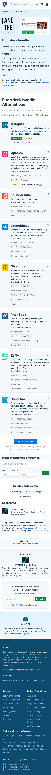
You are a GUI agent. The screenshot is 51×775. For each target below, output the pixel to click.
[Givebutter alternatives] (5, 267)
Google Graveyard (35, 715)
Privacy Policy (21, 759)
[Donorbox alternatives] (5, 400)
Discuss (36, 680)
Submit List (8, 715)
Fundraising (16, 491)
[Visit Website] (48, 152)
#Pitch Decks (42, 115)
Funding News (9, 711)
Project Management (12, 749)
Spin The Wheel (26, 767)
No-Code (11, 736)
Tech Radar (31, 696)
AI (4, 736)
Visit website (16, 138)
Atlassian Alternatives (36, 707)
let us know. (44, 530)
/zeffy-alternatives (10, 353)
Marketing (37, 742)
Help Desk (14, 742)
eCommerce (20, 746)
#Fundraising (8, 115)
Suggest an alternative (25, 442)
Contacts (26, 680)
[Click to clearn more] (25, 625)
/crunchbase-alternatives (13, 223)
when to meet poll (22, 769)
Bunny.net (24, 764)
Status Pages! (9, 707)
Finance (43, 749)
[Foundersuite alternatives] (5, 196)
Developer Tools (25, 736)
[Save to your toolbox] (8, 32)
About (44, 680)
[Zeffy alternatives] (5, 356)
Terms (33, 759)
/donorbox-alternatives (12, 396)
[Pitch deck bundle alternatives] (8, 23)
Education (7, 752)
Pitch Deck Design (33, 492)
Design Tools (39, 736)
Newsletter (8, 719)
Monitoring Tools (30, 749)
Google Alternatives (35, 703)
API (4, 684)
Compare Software (11, 700)
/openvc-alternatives (11, 150)
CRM (5, 742)
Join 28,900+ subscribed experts (25, 605)
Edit (6, 75)
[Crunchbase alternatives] (5, 227)
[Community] (41, 4)
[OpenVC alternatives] (5, 154)
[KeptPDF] (5, 125)
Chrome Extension (11, 703)
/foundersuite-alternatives (13, 192)
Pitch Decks (25, 496)
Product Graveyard (35, 711)
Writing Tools (38, 746)
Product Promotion (11, 680)
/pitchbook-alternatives (12, 312)
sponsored (27, 634)
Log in (5, 470)
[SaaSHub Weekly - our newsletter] (37, 4)
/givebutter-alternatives (12, 263)
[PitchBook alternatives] (5, 316)
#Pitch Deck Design (24, 115)
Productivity (26, 742)
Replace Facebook (35, 700)
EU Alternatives (26, 528)
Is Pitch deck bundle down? (25, 543)
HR (29, 746)
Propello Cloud (24, 564)
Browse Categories (11, 696)
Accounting (8, 746)
